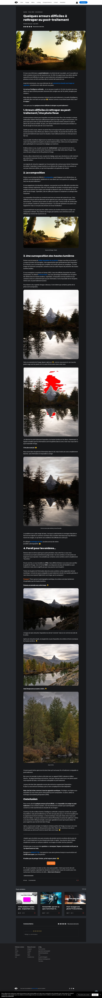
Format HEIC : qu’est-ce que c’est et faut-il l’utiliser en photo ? (50, 908)
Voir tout (84, 889)
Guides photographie (28, 875)
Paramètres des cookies (84, 995)
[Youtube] (73, 988)
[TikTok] (71, 988)
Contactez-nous (30, 957)
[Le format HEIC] (51, 898)
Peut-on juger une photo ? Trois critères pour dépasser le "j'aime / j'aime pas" (74, 908)
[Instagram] (69, 988)
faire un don (35, 988)
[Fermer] (100, 995)
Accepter (95, 995)
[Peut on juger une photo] (75, 898)
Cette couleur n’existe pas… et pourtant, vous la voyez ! (26, 908)
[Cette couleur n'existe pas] (26, 898)
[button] (77, 2)
